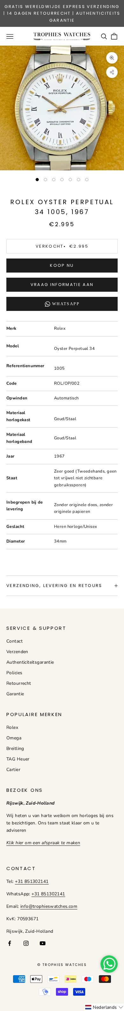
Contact (14, 641)
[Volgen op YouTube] (42, 943)
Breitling (15, 748)
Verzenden (17, 652)
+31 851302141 (31, 881)
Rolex (12, 727)
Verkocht (62, 246)
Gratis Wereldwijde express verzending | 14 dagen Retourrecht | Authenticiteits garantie (62, 13)
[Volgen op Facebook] (9, 943)
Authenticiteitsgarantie (30, 662)
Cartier (13, 770)
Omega (13, 738)
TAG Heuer (18, 759)
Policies (14, 673)
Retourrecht (18, 683)
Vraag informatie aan (62, 285)
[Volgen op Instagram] (26, 943)
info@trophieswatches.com (48, 906)
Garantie (15, 694)
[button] (104, 1007)
